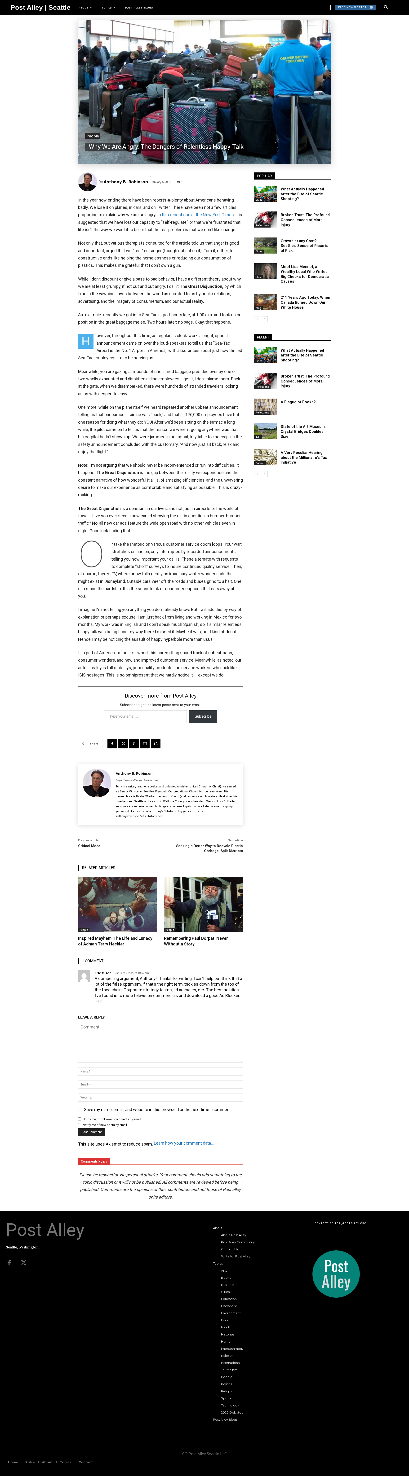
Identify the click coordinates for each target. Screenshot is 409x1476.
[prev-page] (257, 319)
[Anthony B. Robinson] (88, 181)
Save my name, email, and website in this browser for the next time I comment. (158, 1109)
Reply (98, 1001)
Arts (258, 437)
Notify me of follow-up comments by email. (112, 1119)
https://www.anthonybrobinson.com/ (137, 780)
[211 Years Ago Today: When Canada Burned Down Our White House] (265, 302)
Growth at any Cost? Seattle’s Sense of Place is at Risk (304, 246)
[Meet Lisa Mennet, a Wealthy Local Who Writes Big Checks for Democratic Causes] (265, 271)
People (93, 136)
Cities (259, 199)
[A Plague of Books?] (265, 407)
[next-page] (265, 319)
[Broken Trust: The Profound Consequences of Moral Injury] (265, 219)
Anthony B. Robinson (126, 181)
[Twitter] (24, 1263)
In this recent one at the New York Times (195, 214)
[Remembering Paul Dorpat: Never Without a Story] (203, 904)
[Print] (155, 743)
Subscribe (203, 716)
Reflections (262, 225)
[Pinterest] (134, 743)
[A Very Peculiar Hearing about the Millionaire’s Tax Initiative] (265, 457)
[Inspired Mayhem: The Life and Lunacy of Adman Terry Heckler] (117, 904)
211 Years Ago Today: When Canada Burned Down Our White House (305, 302)
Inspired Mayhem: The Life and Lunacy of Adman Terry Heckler (115, 941)
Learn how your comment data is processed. (184, 1143)
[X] (123, 743)
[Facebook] (112, 743)
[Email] (145, 743)
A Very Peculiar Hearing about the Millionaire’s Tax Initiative (304, 457)
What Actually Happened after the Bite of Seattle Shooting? (302, 194)
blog (258, 277)
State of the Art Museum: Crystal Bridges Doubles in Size (304, 431)
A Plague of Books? (298, 402)
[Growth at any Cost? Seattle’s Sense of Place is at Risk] (265, 245)
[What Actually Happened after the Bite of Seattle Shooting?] (265, 194)
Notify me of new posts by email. (105, 1125)
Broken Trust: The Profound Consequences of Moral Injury (305, 220)
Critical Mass (89, 846)
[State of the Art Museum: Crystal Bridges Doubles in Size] (265, 431)
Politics (260, 463)
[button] (386, 7)
